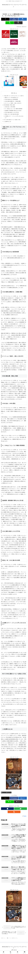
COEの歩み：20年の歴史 (10, 106)
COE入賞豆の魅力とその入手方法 (12, 112)
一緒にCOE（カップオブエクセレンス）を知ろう (14, 95)
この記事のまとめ (7, 121)
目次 (12, 93)
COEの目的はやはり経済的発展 (11, 99)
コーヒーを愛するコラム (6, 792)
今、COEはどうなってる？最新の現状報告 (13, 108)
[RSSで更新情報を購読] (14, 812)
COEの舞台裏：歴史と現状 (9, 104)
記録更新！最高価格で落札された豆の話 (13, 110)
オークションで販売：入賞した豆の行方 (13, 103)
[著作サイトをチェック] (7, 808)
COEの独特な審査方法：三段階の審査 (13, 101)
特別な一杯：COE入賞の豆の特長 (12, 114)
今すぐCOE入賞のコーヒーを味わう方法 (12, 119)
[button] (18, 22)
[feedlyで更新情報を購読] (20, 808)
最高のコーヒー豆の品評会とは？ (12, 97)
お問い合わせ (14, 949)
